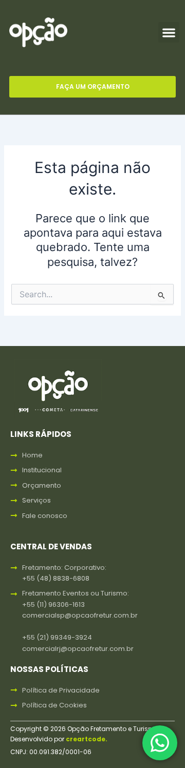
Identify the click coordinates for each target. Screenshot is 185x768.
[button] (168, 32)
